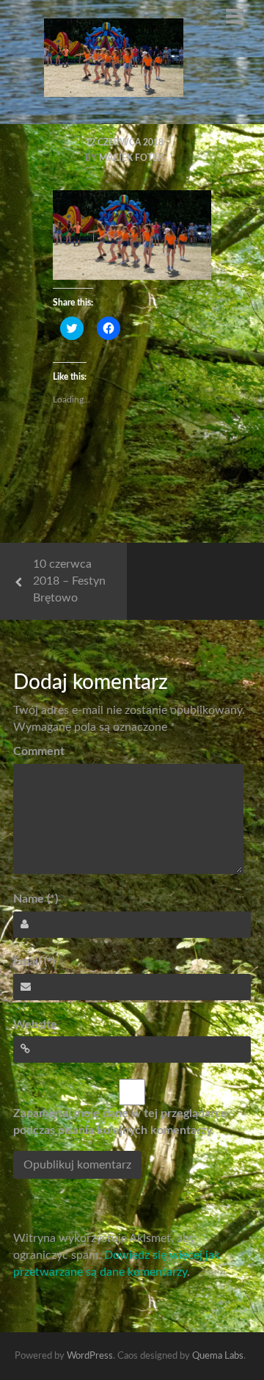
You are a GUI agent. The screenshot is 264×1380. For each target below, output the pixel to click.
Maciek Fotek (131, 157)
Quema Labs (217, 1356)
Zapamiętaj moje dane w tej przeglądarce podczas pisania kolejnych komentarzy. (120, 1122)
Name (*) (35, 899)
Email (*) (34, 961)
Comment (39, 751)
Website (35, 1024)
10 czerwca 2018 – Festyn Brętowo (69, 581)
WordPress (90, 1356)
